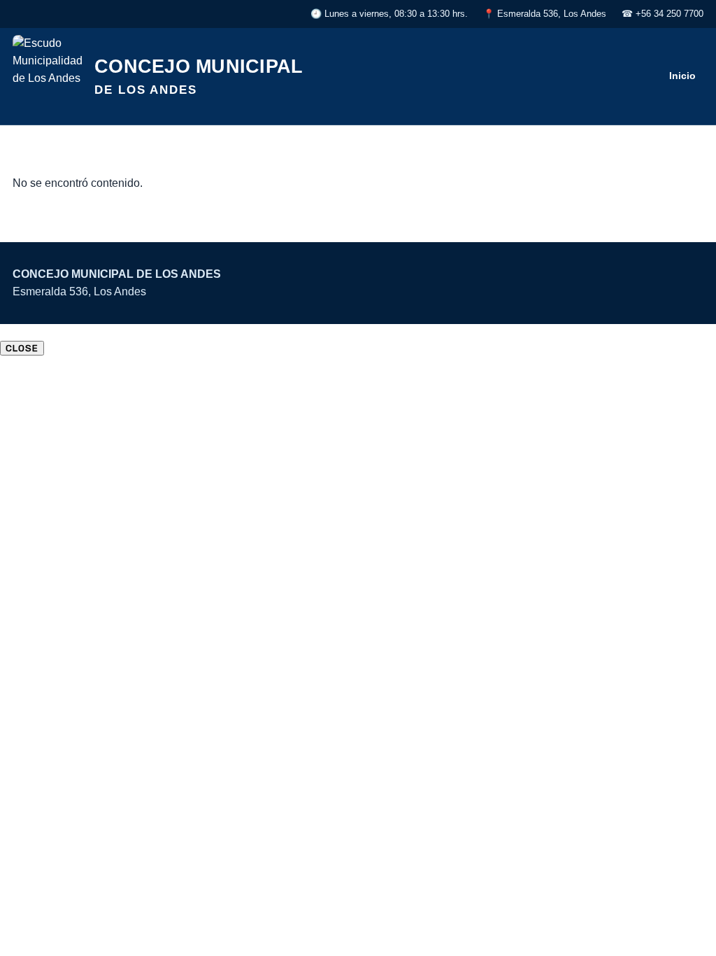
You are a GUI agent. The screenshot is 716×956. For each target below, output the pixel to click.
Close (22, 348)
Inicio (682, 75)
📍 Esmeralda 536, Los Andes (544, 13)
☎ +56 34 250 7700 (662, 13)
